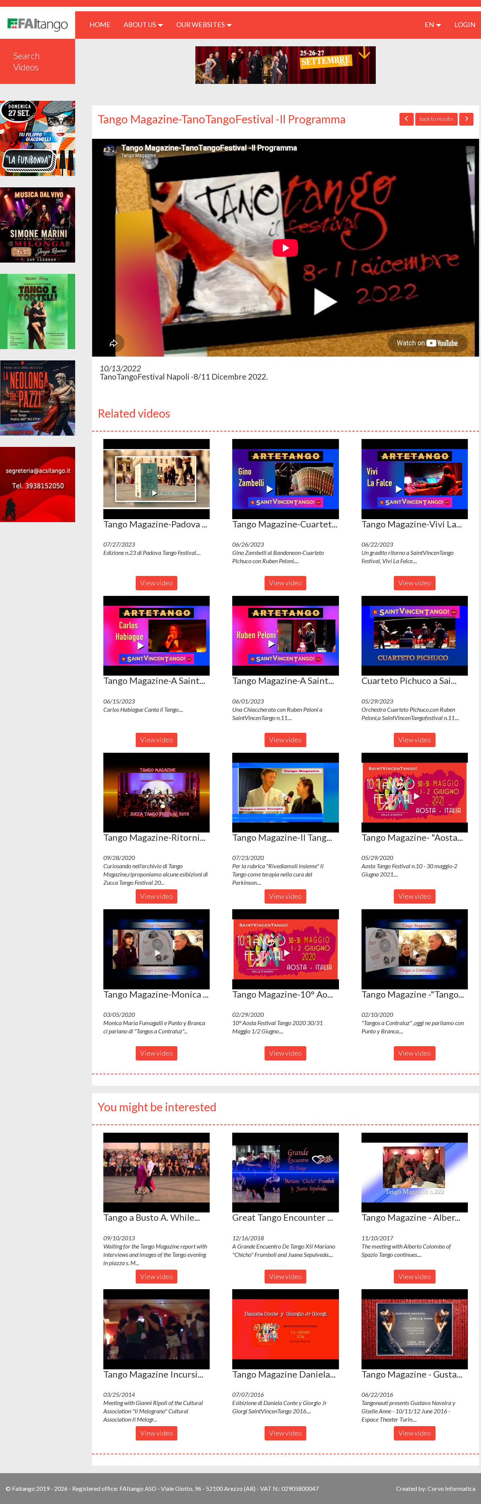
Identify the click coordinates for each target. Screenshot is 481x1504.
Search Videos (26, 61)
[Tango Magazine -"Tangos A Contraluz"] (415, 949)
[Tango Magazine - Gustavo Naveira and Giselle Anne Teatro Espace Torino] (415, 1329)
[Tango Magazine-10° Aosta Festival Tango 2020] (285, 949)
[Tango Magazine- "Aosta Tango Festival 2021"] (415, 793)
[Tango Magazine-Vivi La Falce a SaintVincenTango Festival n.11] (415, 479)
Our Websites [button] (201, 24)
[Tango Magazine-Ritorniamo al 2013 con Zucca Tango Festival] (156, 793)
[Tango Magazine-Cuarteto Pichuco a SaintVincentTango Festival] (285, 479)
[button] (156, 479)
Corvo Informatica (451, 1488)
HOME (102, 24)
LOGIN (464, 24)
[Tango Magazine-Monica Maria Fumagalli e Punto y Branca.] (156, 949)
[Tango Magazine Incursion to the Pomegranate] (156, 1329)
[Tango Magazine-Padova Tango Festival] (156, 479)
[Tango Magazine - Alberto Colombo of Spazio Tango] (415, 1172)
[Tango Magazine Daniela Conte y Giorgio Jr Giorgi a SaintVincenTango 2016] (285, 1329)
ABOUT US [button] (140, 24)
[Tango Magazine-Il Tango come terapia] (285, 793)
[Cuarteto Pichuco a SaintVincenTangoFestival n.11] (415, 636)
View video (156, 583)
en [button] (430, 24)
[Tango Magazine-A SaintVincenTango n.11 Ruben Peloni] (285, 636)
